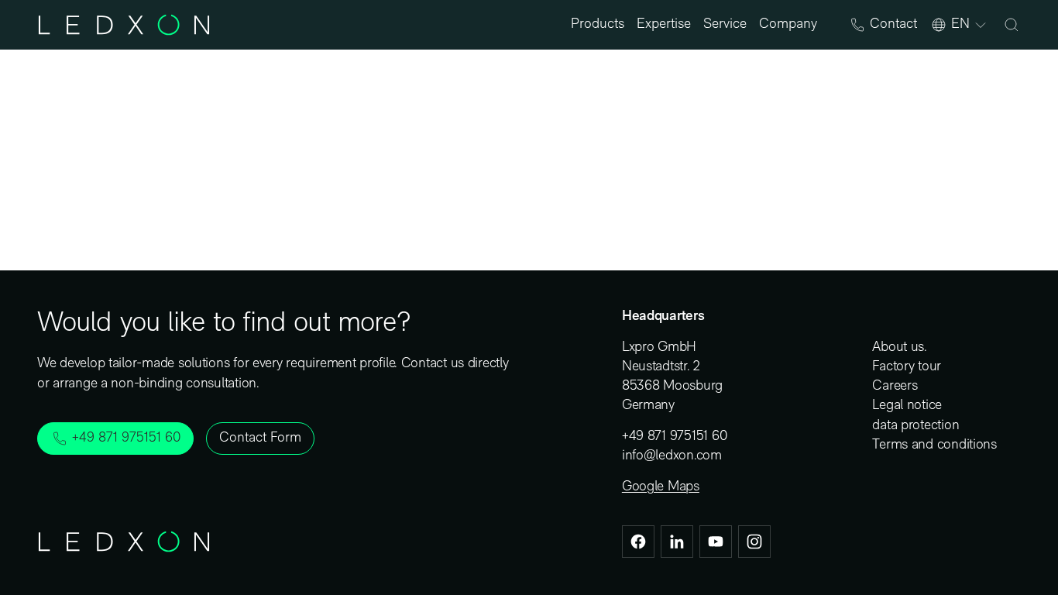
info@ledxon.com (672, 456)
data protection (915, 426)
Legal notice (907, 406)
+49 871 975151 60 (674, 437)
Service (725, 25)
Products (597, 25)
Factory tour (906, 367)
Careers (894, 387)
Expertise (664, 25)
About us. (899, 348)
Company (788, 25)
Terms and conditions (934, 445)
